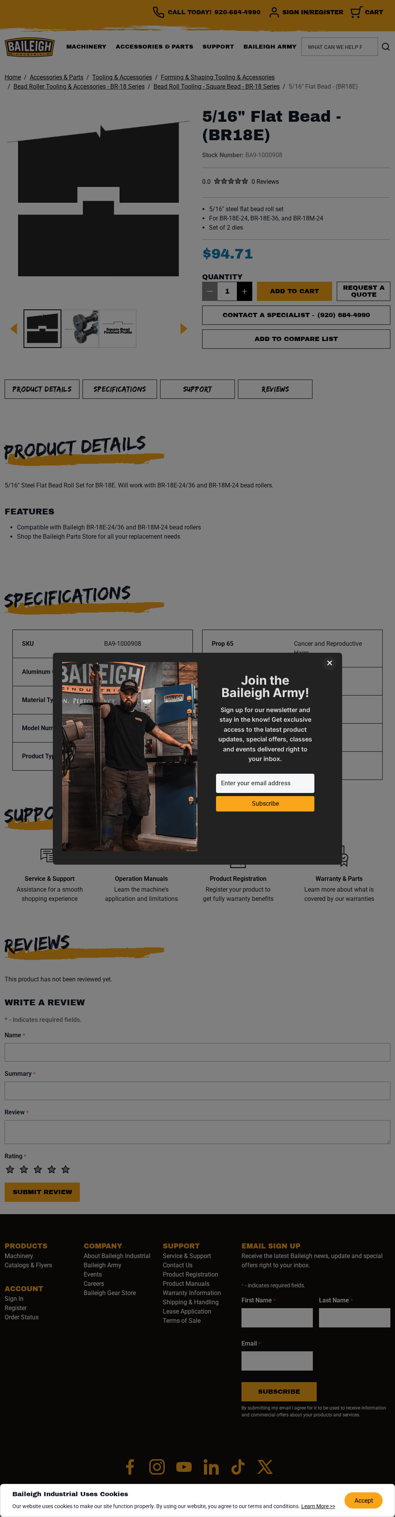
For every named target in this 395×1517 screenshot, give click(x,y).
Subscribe (265, 803)
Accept (363, 1500)
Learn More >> (318, 1506)
